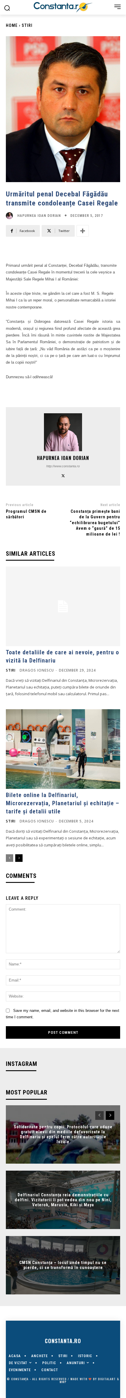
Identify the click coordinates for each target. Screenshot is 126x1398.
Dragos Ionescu (37, 670)
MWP (63, 1382)
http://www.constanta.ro (63, 466)
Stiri (27, 25)
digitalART (107, 1379)
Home (12, 25)
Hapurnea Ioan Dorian (39, 215)
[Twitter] (63, 475)
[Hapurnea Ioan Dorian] (11, 215)
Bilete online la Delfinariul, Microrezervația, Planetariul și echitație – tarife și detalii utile (62, 803)
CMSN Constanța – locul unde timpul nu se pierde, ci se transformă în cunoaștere (63, 1265)
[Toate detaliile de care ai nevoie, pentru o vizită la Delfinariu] (63, 606)
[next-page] (19, 858)
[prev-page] (9, 858)
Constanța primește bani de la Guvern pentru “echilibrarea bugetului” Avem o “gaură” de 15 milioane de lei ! (95, 522)
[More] (82, 231)
